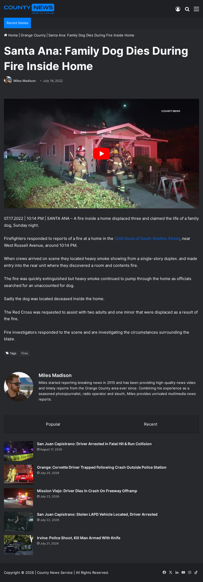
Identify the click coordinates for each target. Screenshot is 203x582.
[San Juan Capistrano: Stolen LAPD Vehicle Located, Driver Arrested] (18, 522)
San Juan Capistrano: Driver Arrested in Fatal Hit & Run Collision (94, 443)
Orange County (33, 35)
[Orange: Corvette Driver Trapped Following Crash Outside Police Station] (18, 475)
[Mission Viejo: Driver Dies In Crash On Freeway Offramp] (18, 498)
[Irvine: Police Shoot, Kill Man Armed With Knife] (18, 545)
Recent (150, 424)
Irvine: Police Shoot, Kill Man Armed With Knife (78, 538)
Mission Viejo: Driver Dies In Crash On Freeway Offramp (87, 490)
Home (12, 35)
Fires (24, 353)
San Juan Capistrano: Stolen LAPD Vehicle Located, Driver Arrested (97, 514)
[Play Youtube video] (101, 153)
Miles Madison (24, 81)
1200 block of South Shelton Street (147, 238)
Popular (53, 424)
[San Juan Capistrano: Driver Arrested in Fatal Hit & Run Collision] (18, 451)
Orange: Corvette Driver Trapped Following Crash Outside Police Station (102, 467)
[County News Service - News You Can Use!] (29, 9)
